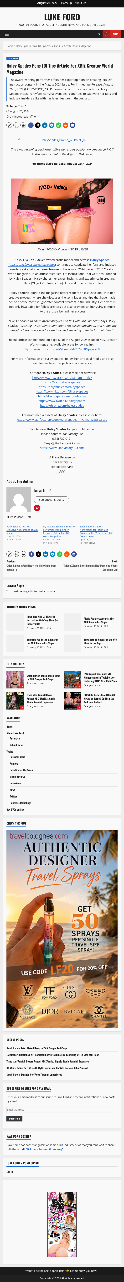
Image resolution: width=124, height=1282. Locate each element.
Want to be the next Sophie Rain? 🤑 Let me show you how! (61, 1271)
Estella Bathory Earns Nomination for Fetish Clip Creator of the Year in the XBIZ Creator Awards (96, 531)
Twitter (13, 796)
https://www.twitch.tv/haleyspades (62, 401)
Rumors (14, 763)
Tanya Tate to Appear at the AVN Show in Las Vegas (72, 643)
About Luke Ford (15, 733)
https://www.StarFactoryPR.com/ (62, 448)
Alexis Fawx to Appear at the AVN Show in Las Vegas (72, 622)
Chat (115, 34)
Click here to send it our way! (44, 1149)
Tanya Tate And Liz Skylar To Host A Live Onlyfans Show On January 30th (15, 622)
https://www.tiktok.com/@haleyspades (62, 391)
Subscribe (14, 1118)
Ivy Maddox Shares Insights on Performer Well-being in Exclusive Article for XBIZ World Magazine (59, 531)
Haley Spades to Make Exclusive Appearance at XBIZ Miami (22, 530)
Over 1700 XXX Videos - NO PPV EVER (63, 249)
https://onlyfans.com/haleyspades (62, 387)
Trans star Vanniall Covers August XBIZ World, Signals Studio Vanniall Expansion (15, 701)
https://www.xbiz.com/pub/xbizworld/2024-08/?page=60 (62, 349)
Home (9, 726)
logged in (28, 591)
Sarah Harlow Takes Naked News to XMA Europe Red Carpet (15, 679)
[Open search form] (99, 34)
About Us (80, 3)
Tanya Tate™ (18, 106)
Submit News (16, 745)
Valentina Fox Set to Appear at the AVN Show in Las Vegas (15, 643)
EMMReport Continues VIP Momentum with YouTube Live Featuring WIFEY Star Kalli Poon (72, 679)
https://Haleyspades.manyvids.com (62, 396)
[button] (6, 34)
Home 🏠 (66, 3)
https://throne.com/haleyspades (62, 405)
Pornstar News (17, 757)
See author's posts (51, 500)
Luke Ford (62, 17)
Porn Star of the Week (21, 770)
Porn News (12, 58)
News (12, 790)
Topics (9, 751)
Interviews (15, 783)
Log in (9, 1172)
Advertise (15, 738)
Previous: (31, 565)
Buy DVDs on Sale (15, 809)
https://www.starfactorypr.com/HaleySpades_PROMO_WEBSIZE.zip (62, 420)
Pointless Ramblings (20, 803)
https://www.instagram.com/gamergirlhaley (62, 377)
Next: (90, 565)
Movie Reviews (17, 777)
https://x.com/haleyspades (62, 382)
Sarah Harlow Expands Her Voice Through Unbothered (34, 1074)
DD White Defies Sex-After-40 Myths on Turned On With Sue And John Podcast (72, 701)
